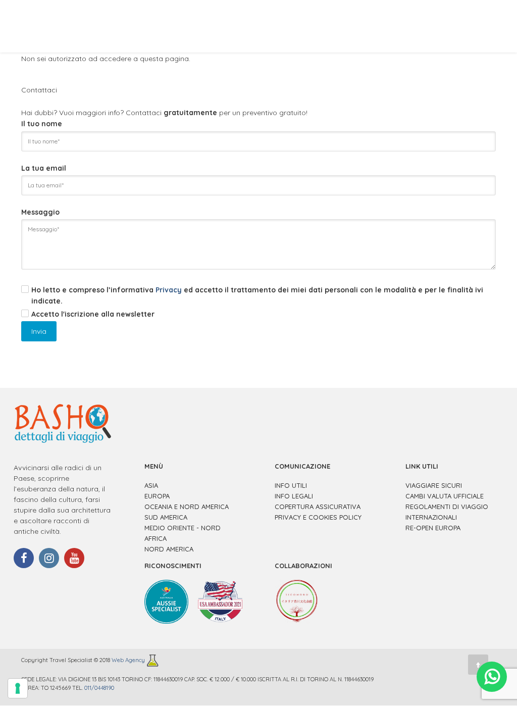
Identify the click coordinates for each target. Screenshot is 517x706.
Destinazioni (213, 25)
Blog (408, 25)
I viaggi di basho (347, 25)
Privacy (169, 289)
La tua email (43, 168)
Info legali (294, 496)
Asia (151, 485)
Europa (157, 496)
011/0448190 (99, 687)
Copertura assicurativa (317, 506)
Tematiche (277, 25)
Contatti (454, 25)
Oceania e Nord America (186, 506)
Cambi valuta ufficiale (444, 496)
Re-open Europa (432, 528)
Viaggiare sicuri (433, 485)
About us (151, 25)
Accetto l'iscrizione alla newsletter (92, 314)
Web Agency (129, 660)
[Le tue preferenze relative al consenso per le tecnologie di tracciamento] (17, 688)
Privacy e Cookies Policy (318, 517)
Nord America (168, 549)
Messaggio (40, 212)
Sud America (165, 517)
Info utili (291, 485)
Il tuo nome (41, 123)
